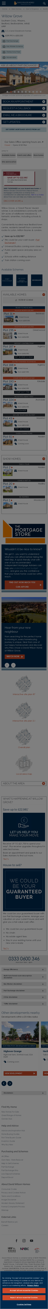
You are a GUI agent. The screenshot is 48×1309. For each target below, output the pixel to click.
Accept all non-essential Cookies (24, 1290)
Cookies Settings (24, 1304)
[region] (24, 1290)
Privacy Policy (33, 1285)
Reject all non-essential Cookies (24, 1297)
